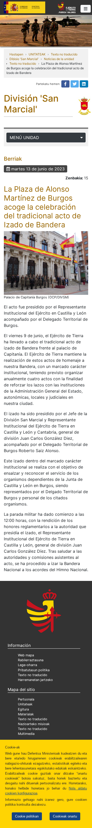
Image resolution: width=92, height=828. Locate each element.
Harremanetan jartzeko (35, 680)
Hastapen (16, 54)
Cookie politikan (27, 816)
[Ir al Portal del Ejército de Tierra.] (46, 30)
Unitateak (25, 704)
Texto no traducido (64, 54)
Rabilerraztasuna (30, 660)
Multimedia (26, 734)
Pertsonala (26, 699)
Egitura (23, 709)
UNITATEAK (37, 54)
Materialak (26, 714)
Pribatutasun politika (34, 670)
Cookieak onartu (65, 816)
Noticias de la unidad (59, 59)
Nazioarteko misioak (34, 724)
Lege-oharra (27, 665)
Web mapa (26, 655)
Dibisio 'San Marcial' (24, 59)
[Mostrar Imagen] (46, 263)
